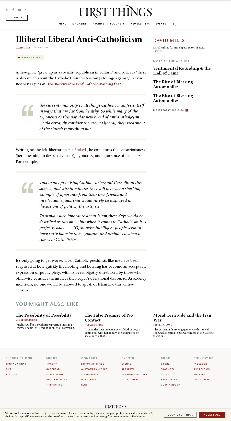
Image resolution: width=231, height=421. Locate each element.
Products (168, 369)
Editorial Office (92, 364)
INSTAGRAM (201, 380)
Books (165, 374)
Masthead (53, 369)
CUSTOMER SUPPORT (94, 369)
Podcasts (117, 24)
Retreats (128, 369)
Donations (89, 380)
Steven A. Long (162, 325)
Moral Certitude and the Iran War (182, 317)
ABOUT (51, 358)
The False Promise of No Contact (109, 317)
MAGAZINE (79, 24)
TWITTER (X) (202, 369)
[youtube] (19, 9)
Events (161, 24)
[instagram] (26, 9)
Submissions (89, 374)
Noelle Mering (94, 325)
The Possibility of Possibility (44, 315)
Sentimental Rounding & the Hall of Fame (182, 70)
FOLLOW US (203, 358)
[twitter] (7, 9)
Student (12, 374)
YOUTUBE (199, 374)
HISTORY (51, 364)
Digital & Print (16, 364)
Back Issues (169, 380)
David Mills (23, 47)
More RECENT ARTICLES (168, 110)
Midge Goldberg (26, 320)
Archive (98, 24)
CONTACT (89, 358)
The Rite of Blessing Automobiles (173, 84)
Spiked (81, 149)
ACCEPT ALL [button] (212, 415)
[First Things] (115, 11)
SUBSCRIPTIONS (19, 358)
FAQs (84, 385)
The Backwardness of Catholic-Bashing (80, 84)
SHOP (165, 358)
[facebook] (13, 9)
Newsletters (140, 24)
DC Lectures (130, 380)
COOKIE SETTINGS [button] (180, 415)
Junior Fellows (56, 380)
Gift (8, 369)
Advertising (54, 374)
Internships (54, 385)
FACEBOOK (200, 364)
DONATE (16, 18)
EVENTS (128, 358)
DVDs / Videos (170, 385)
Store (165, 364)
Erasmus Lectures (134, 374)
